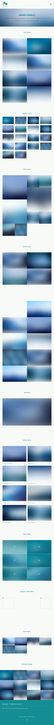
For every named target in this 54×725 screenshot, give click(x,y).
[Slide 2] (27, 428)
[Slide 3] (28, 428)
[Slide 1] (25, 428)
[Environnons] (27, 4)
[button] (51, 4)
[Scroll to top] (51, 722)
